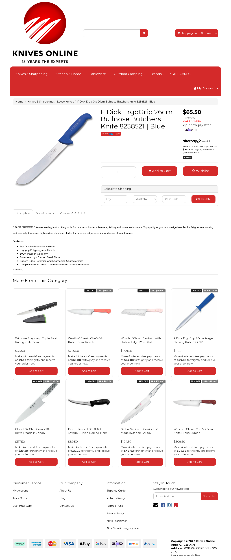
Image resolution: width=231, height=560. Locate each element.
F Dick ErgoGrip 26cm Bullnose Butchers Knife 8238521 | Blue (116, 101)
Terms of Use (114, 505)
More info (206, 141)
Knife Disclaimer (116, 521)
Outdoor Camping (128, 74)
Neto (197, 555)
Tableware (98, 74)
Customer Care (22, 505)
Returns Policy (115, 498)
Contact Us (67, 505)
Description (23, 213)
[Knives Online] (45, 31)
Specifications (45, 213)
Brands (156, 74)
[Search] (144, 33)
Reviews (65, 213)
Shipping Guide (116, 490)
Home (19, 101)
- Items (196, 33)
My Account (20, 490)
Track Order (20, 498)
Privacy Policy (115, 513)
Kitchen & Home (69, 74)
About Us (65, 490)
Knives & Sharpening (32, 74)
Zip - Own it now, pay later (122, 528)
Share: (105, 133)
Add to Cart (161, 171)
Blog (63, 498)
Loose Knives (65, 101)
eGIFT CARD (179, 74)
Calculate (205, 199)
